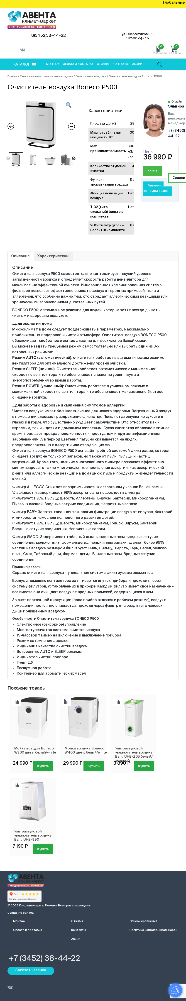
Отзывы (103, 64)
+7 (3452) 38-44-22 (44, 959)
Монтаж (52, 64)
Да (132, 179)
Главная (13, 76)
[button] (24, 65)
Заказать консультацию (155, 188)
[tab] (20, 256)
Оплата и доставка (78, 64)
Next (73, 158)
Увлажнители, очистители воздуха (47, 76)
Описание (20, 256)
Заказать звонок (30, 970)
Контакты (121, 64)
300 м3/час (131, 152)
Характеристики (53, 256)
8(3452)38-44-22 (48, 36)
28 (132, 123)
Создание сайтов (20, 912)
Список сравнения (143, 921)
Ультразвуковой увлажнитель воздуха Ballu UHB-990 (32, 835)
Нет (131, 193)
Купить (152, 170)
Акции (137, 64)
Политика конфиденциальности (153, 930)
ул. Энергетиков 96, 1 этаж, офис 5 (137, 36)
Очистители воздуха (91, 76)
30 (132, 132)
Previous (8, 158)
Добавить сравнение (16, 701)
